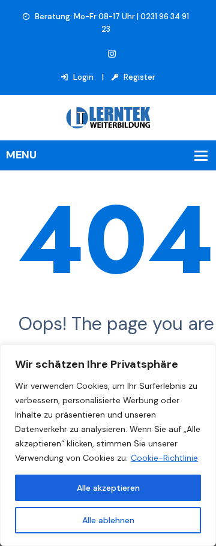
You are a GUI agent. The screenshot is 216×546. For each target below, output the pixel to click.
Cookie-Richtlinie (164, 457)
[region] (108, 445)
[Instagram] (112, 54)
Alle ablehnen (108, 520)
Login (82, 77)
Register (138, 77)
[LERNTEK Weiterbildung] (108, 116)
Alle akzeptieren (108, 487)
